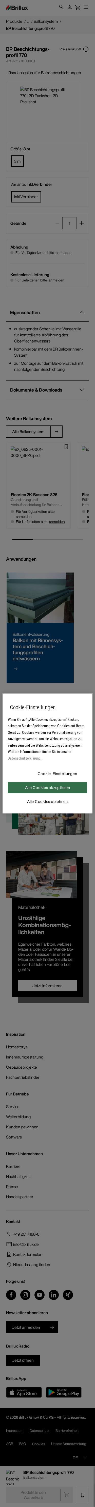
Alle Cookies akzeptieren (47, 787)
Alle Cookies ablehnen (47, 801)
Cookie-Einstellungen (57, 773)
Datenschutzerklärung (24, 758)
